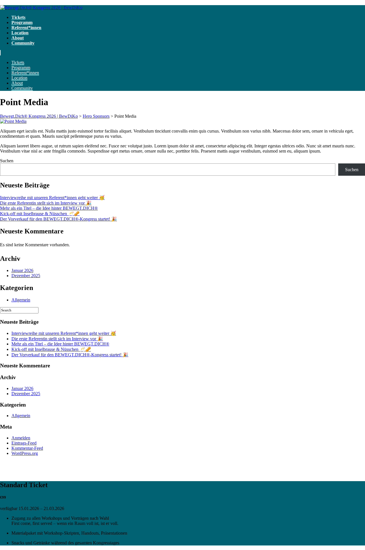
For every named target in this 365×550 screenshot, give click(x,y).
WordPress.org (24, 453)
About (17, 37)
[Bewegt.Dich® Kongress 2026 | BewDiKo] (41, 7)
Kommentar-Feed (27, 448)
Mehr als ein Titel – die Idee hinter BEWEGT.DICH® (49, 208)
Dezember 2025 (25, 275)
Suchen (6, 160)
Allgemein (20, 299)
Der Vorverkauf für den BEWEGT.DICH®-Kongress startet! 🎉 (58, 219)
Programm (22, 22)
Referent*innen (26, 27)
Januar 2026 (22, 270)
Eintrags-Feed (23, 443)
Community (23, 43)
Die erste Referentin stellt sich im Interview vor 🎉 (46, 203)
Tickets (18, 17)
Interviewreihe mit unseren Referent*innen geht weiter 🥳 (52, 197)
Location (20, 32)
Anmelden (20, 437)
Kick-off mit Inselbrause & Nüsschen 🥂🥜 (40, 213)
